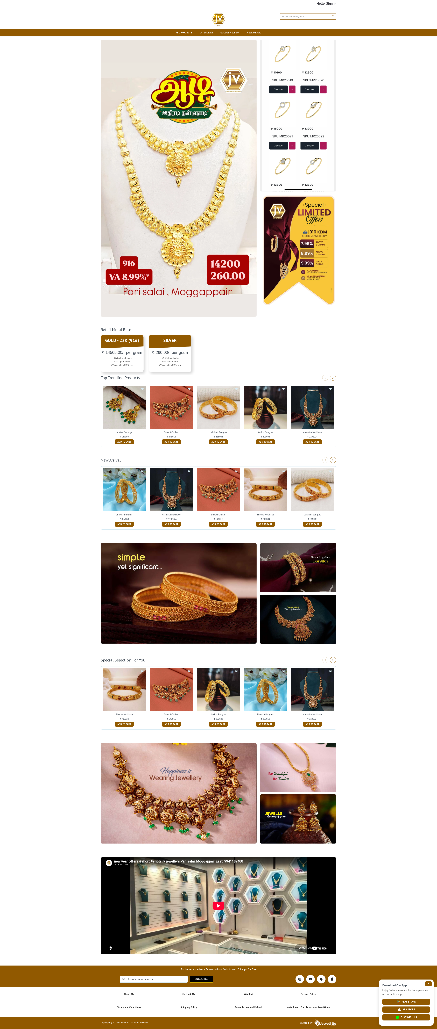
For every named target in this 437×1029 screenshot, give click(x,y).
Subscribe (201, 979)
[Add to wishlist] (142, 389)
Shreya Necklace (265, 514)
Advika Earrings (124, 432)
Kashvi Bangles (265, 432)
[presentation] (325, 378)
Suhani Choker (171, 432)
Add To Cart (124, 441)
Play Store (409, 1001)
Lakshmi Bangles (218, 432)
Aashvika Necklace (312, 432)
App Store (409, 1009)
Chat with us (408, 1017)
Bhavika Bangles (124, 514)
